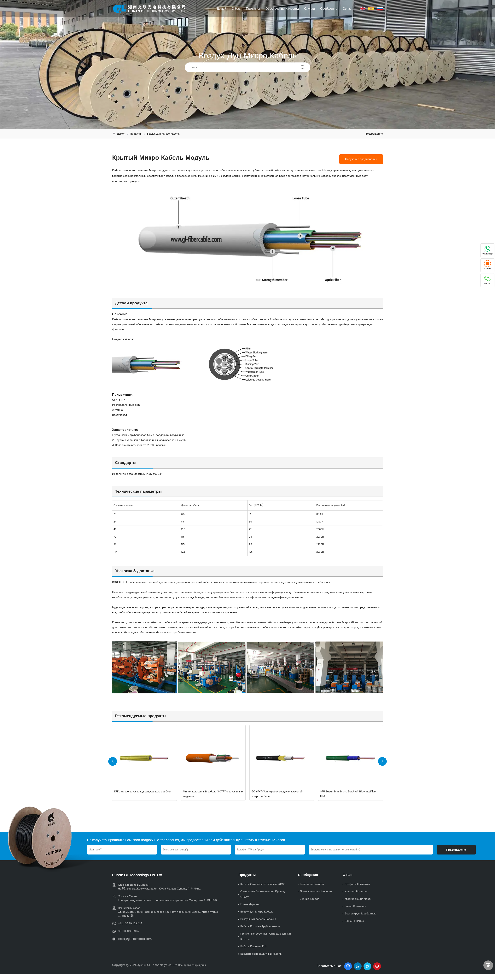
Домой (221, 8)
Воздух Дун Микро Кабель (163, 133)
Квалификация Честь (358, 899)
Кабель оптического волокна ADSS (262, 884)
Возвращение (374, 133)
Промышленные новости (316, 891)
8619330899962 (128, 931)
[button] (382, 761)
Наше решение (354, 921)
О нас (236, 8)
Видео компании (355, 906)
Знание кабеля (309, 899)
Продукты (253, 8)
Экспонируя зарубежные (360, 913)
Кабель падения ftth (253, 946)
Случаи (309, 8)
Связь (347, 8)
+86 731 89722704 (130, 923)
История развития (356, 891)
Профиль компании (357, 884)
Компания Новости (312, 884)
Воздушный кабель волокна (258, 919)
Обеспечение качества (282, 8)
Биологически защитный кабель (261, 954)
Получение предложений (361, 159)
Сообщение (328, 8)
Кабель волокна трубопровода (260, 926)
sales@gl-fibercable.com (135, 939)
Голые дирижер (250, 904)
